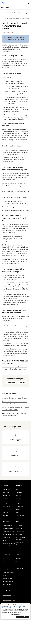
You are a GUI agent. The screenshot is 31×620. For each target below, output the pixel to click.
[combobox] (15, 13)
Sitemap (18, 545)
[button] (3, 13)
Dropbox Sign (20, 506)
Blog (4, 558)
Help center (5, 7)
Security (5, 504)
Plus (17, 489)
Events (4, 561)
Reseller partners (7, 578)
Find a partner (7, 584)
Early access (6, 506)
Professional (19, 492)
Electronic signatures (9, 543)
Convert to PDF (7, 546)
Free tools (5, 515)
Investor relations (20, 564)
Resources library (8, 567)
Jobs (17, 561)
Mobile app (6, 492)
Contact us (19, 528)
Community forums (8, 572)
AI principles (19, 542)
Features (5, 498)
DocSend (18, 504)
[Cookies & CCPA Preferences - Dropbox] (15, 611)
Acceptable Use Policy (16, 300)
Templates (6, 512)
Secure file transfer (8, 534)
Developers (6, 569)
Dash (17, 501)
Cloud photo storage (8, 531)
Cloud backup (7, 537)
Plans (17, 512)
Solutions (5, 501)
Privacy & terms (20, 531)
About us (18, 558)
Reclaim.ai (19, 509)
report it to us (18, 263)
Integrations (6, 495)
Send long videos (8, 528)
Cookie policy (19, 534)
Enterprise (18, 498)
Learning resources (21, 548)
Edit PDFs (5, 540)
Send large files (7, 525)
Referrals (5, 575)
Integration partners (8, 581)
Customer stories (7, 564)
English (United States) (9, 600)
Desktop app (6, 489)
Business (18, 495)
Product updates (20, 515)
